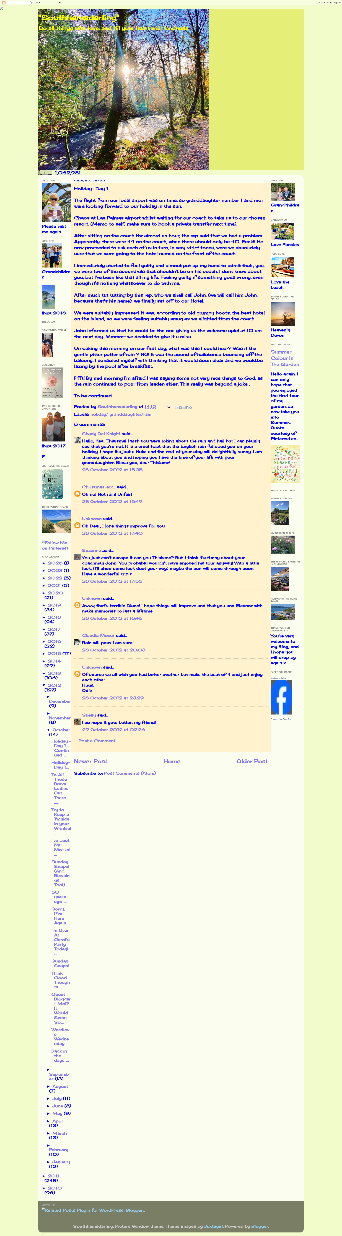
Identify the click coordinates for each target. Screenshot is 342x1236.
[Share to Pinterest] (190, 407)
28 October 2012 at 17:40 (112, 533)
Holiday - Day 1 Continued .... (61, 748)
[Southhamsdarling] (281, 713)
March (60, 1133)
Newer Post (90, 761)
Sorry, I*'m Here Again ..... (61, 916)
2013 (54, 673)
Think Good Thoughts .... (60, 980)
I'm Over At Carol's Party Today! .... (60, 942)
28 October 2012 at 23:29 (113, 698)
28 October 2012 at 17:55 (112, 581)
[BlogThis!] (180, 407)
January (61, 1162)
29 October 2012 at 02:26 (113, 729)
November (60, 718)
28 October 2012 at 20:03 (114, 650)
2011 (53, 1176)
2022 (56, 578)
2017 (54, 629)
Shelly (89, 715)
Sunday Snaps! (60, 963)
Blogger (260, 1226)
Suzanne (91, 550)
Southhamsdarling (278, 678)
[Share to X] (184, 407)
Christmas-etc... (98, 487)
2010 (55, 1188)
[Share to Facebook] (187, 407)
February (58, 1149)
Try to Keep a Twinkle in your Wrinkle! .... (61, 821)
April (58, 1121)
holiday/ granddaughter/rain (120, 414)
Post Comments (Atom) (130, 773)
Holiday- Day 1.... (60, 764)
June (58, 1106)
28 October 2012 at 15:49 (112, 501)
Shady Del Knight (101, 433)
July (58, 1098)
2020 (55, 593)
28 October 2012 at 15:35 (112, 469)
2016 (54, 641)
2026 (56, 563)
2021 (55, 585)
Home (172, 761)
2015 (55, 653)
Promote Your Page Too (281, 719)
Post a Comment (97, 740)
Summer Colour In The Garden (285, 358)
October (61, 730)
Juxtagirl (213, 1226)
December (60, 701)
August (60, 1086)
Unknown (92, 518)
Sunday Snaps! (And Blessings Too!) (60, 873)
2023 (56, 570)
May (58, 1113)
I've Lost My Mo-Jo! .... (60, 847)
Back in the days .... (60, 1056)
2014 (54, 661)
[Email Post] (168, 406)
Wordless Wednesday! (60, 1036)
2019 (54, 605)
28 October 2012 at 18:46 (112, 618)
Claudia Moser (98, 635)
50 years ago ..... (59, 897)
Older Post (252, 761)
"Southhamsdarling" (78, 17)
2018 (54, 617)
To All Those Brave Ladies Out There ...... (59, 788)
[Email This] (177, 407)
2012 (54, 685)
